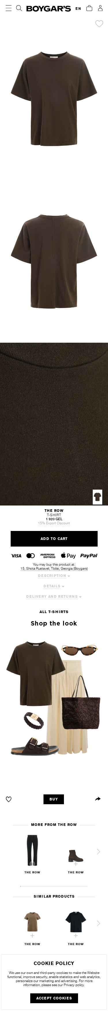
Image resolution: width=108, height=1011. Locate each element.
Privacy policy (74, 985)
